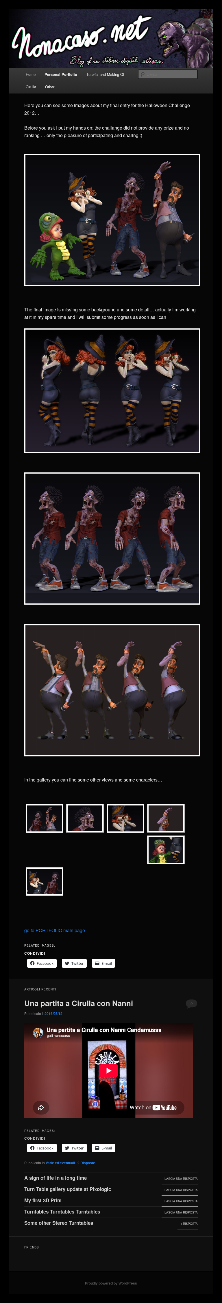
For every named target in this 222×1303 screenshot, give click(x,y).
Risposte (86, 1162)
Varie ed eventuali (60, 1162)
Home (31, 74)
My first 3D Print (43, 1200)
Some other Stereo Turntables (58, 1222)
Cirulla (31, 86)
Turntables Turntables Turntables (62, 1211)
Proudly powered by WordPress (111, 1283)
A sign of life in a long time (55, 1177)
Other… (51, 86)
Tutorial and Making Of (105, 74)
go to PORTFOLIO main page (54, 930)
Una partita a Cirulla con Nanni (78, 1003)
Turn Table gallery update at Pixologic (67, 1189)
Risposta (189, 1224)
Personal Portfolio (61, 74)
